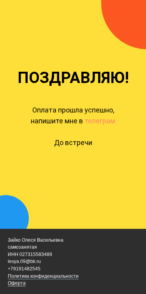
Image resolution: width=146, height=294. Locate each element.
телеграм (99, 121)
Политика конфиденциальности (43, 276)
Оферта (17, 283)
